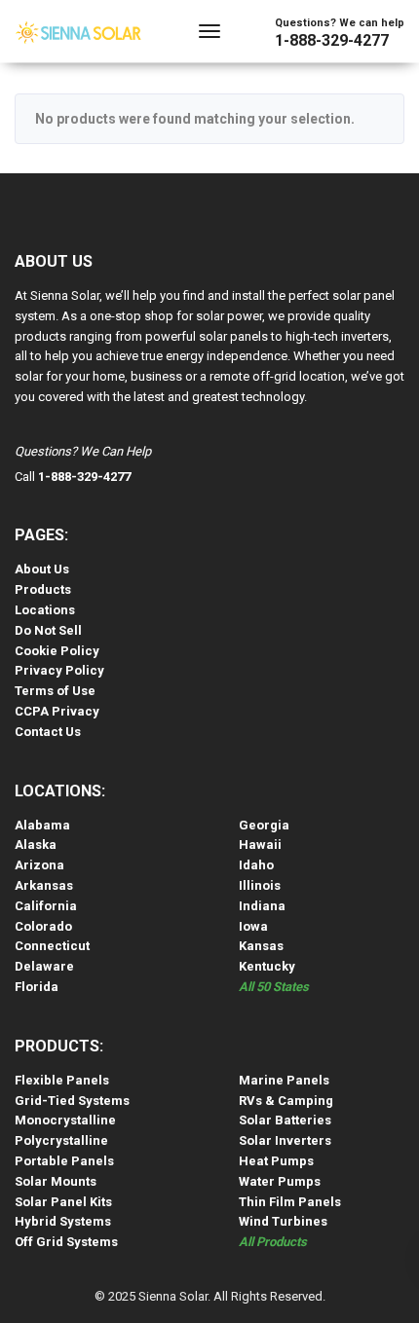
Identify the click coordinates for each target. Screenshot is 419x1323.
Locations (45, 610)
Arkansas (44, 885)
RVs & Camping (286, 1100)
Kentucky (267, 966)
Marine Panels (284, 1080)
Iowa (253, 926)
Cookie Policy (57, 650)
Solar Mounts (55, 1181)
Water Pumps (280, 1181)
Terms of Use (55, 690)
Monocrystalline (65, 1120)
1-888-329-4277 (332, 40)
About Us (42, 569)
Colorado (43, 926)
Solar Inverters (285, 1140)
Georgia (264, 825)
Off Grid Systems (66, 1241)
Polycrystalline (61, 1140)
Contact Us (48, 731)
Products (43, 589)
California (46, 906)
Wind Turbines (283, 1221)
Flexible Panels (62, 1080)
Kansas (261, 945)
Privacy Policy (59, 670)
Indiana (262, 906)
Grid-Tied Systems (72, 1100)
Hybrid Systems (63, 1221)
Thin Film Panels (290, 1201)
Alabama (42, 825)
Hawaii (260, 844)
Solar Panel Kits (63, 1201)
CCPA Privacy (57, 711)
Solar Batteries (285, 1120)
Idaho (256, 865)
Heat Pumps (276, 1161)
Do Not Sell (48, 630)
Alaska (36, 844)
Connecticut (52, 945)
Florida (36, 986)
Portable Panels (64, 1161)
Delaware (44, 966)
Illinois (260, 885)
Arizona (39, 865)
